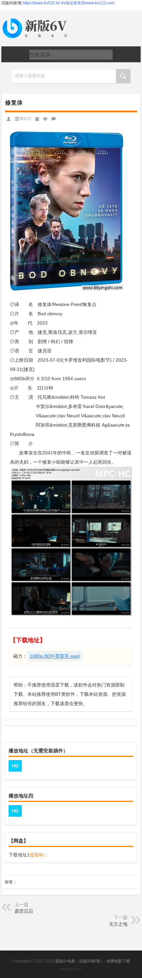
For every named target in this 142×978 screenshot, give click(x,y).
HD (15, 765)
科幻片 (26, 118)
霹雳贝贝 (24, 911)
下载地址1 (19, 854)
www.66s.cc (71, 969)
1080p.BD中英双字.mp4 (55, 656)
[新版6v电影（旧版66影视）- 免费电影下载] (36, 18)
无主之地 (118, 924)
